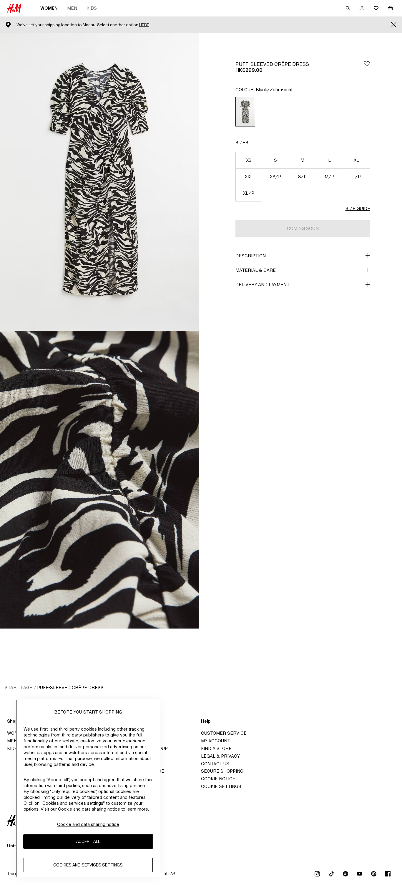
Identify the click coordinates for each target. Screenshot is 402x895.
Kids (92, 8)
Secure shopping (222, 771)
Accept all (88, 841)
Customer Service (224, 733)
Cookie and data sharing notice (88, 824)
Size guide (357, 208)
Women (49, 8)
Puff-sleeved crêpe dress (70, 687)
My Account (215, 740)
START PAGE (18, 687)
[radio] (245, 111)
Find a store (216, 748)
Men (72, 8)
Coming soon (303, 228)
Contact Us (215, 763)
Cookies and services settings (88, 865)
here (144, 25)
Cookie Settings (221, 786)
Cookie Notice (218, 778)
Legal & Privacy (220, 756)
